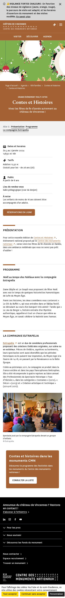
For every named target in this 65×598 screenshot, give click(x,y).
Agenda (47, 36)
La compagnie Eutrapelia (16, 130)
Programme (31, 126)
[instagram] (9, 519)
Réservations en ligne (19, 212)
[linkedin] (4, 519)
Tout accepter (10, 594)
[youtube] (20, 519)
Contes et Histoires (43, 237)
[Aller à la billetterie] (54, 24)
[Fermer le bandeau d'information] (60, 4)
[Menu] (60, 24)
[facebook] (15, 519)
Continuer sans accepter (33, 594)
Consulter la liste (23, 480)
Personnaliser (56, 594)
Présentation (17, 126)
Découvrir (32, 36)
